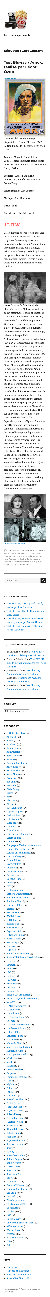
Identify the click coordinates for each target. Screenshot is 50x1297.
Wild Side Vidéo (15, 1237)
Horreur (11, 987)
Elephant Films (15, 901)
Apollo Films (13, 755)
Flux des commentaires (19, 1274)
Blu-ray (20, 553)
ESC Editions (13, 916)
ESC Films (12, 920)
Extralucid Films (15, 935)
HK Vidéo (11, 979)
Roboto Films (14, 1133)
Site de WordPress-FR (18, 1278)
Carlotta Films (14, 815)
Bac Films (12, 781)
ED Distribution (15, 890)
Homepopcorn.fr (17, 35)
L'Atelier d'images (16, 1006)
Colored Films (14, 837)
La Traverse (13, 1009)
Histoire (11, 976)
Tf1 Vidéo (11, 1196)
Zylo (9, 1245)
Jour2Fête (12, 1002)
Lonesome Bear (15, 1035)
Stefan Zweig (31, 562)
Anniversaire (13, 751)
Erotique (11, 908)
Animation (12, 748)
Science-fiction (15, 1144)
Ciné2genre (13, 822)
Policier (10, 1092)
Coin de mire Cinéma (17, 834)
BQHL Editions (14, 808)
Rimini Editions (15, 1129)
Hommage (12, 983)
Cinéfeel (11, 826)
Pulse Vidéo (13, 1114)
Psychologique (14, 1110)
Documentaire (14, 871)
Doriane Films (14, 879)
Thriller (11, 1211)
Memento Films (15, 1050)
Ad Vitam (11, 744)
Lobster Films (14, 1032)
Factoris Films (14, 938)
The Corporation (15, 1200)
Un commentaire (21, 564)
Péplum (11, 1084)
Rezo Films (12, 1125)
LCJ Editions (13, 1013)
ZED (9, 1241)
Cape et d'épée (14, 811)
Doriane (11, 875)
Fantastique (13, 942)
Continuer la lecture (14, 543)
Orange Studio (14, 1069)
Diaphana (12, 867)
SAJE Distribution (16, 1140)
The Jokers (12, 1207)
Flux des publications (18, 1271)
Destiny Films (14, 864)
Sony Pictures (14, 1163)
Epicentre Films (15, 905)
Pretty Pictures (14, 1103)
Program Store (14, 1106)
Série (9, 1148)
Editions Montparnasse (19, 897)
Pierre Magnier (18, 562)
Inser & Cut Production (19, 994)
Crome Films (13, 860)
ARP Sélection (14, 766)
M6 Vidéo (12, 1039)
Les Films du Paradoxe (18, 1024)
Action (10, 740)
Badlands (11, 785)
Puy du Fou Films (16, 1118)
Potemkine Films (16, 1099)
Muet (9, 1062)
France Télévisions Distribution (23, 957)
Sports (10, 1177)
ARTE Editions (14, 770)
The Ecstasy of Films (17, 1204)
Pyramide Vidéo (15, 1121)
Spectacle (12, 1170)
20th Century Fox (16, 733)
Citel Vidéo (12, 830)
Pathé (6, 553)
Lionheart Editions (16, 1028)
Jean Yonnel (37, 556)
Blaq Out (11, 800)
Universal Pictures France (20, 1222)
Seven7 (10, 1151)
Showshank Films (16, 1155)
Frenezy (11, 961)
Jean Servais (26, 556)
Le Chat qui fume (15, 1017)
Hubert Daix (14, 556)
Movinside (12, 1058)
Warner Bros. (13, 1230)
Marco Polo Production (19, 1047)
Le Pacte (11, 1021)
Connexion (12, 1267)
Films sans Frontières (18, 953)
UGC (9, 1215)
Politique (11, 1095)
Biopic (10, 793)
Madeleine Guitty (24, 559)
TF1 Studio (12, 1192)
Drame (42, 550)
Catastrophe (13, 819)
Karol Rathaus (10, 559)
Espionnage (13, 923)
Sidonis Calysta (15, 1159)
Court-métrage (15, 856)
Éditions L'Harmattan (18, 893)
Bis (8, 796)
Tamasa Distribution (17, 1189)
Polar (9, 1088)
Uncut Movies (14, 1219)
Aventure (11, 778)
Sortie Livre (13, 1166)
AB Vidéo (11, 737)
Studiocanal (13, 1181)
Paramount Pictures (17, 1077)
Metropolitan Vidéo (17, 1054)
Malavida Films (15, 1043)
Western (11, 1234)
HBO (9, 972)
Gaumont (12, 964)
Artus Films (13, 774)
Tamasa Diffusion (16, 1185)
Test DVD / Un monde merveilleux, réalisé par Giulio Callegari (26, 663)
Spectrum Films (15, 1174)
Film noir (11, 950)
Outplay (11, 1073)
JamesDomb (13, 550)
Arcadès (11, 759)
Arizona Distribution (17, 763)
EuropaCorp (13, 927)
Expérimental (14, 931)
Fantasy (11, 946)
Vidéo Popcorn (14, 1226)
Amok (14, 553)
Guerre (10, 968)
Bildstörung (13, 789)
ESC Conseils (13, 912)
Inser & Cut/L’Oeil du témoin (22, 998)
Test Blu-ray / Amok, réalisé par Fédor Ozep (23, 67)
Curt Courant (30, 553)
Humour (11, 991)
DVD (9, 886)
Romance (11, 1136)
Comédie (11, 841)
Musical (11, 1065)
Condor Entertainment (19, 852)
